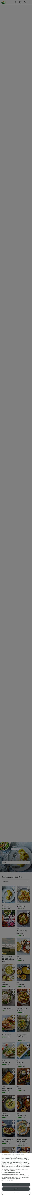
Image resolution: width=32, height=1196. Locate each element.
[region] (16, 1174)
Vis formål (16, 1193)
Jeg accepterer (16, 1184)
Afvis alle (16, 1188)
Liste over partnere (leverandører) (8, 1180)
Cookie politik (12, 1170)
